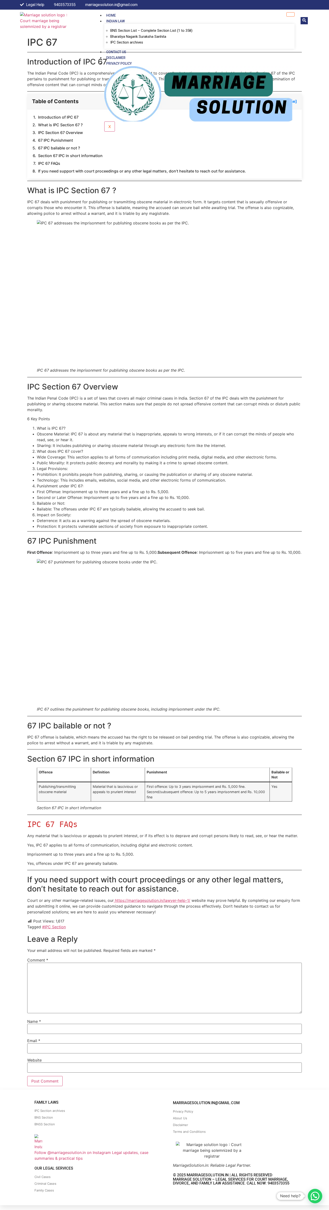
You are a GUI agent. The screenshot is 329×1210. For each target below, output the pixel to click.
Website (34, 1060)
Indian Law (115, 21)
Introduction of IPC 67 (58, 117)
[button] (304, 20)
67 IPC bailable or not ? (59, 148)
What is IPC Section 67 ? (60, 124)
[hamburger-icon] (290, 14)
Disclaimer (115, 58)
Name (34, 1021)
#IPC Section (54, 926)
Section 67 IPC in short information (70, 155)
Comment (37, 960)
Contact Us (116, 52)
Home (111, 15)
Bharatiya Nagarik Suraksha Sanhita (138, 36)
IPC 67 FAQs (49, 163)
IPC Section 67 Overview (60, 132)
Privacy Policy (119, 63)
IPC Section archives (126, 42)
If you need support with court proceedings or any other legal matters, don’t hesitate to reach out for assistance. (142, 171)
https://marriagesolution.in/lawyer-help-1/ (152, 900)
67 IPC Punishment (55, 140)
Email (33, 1041)
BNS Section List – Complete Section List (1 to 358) (151, 30)
